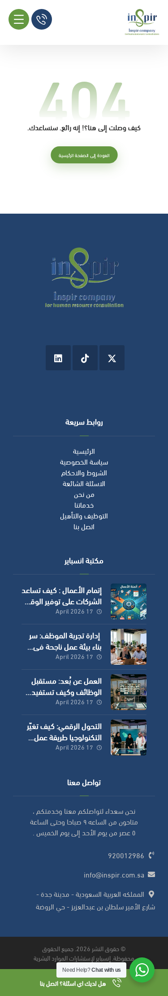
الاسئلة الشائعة (84, 482)
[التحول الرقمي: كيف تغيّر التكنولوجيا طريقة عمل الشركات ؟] (128, 737)
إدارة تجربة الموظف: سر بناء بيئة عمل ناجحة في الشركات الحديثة (65, 645)
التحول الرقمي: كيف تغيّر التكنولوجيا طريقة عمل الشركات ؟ (64, 736)
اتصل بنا (84, 525)
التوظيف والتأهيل (84, 515)
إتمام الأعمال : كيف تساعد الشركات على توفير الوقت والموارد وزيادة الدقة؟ (62, 600)
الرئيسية (84, 450)
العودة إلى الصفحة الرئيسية (84, 154)
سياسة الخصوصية (84, 461)
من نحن (84, 493)
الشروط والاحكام (84, 471)
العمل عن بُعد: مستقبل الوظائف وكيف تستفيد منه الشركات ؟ (66, 691)
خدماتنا (84, 504)
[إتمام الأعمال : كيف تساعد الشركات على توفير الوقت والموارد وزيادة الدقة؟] (128, 601)
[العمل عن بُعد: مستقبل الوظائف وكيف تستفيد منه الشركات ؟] (128, 692)
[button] (19, 19)
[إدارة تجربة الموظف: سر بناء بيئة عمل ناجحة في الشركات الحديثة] (128, 647)
